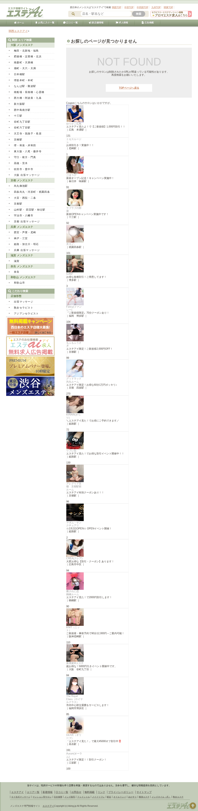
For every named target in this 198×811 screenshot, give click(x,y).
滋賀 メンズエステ (22, 255)
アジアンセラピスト (26, 313)
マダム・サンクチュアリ (73, 524)
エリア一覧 (33, 792)
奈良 (17, 271)
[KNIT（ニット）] (97, 617)
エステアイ (17, 792)
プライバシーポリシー (120, 792)
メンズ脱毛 (69, 797)
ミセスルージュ (73, 141)
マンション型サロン (42, 797)
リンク (101, 792)
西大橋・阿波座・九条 (28, 97)
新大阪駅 (19, 103)
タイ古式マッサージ (20, 797)
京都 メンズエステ (22, 180)
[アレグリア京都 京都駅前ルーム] (97, 473)
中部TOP (129, 7)
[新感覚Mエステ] (97, 653)
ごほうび (71, 175)
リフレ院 (71, 450)
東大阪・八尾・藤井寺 (28, 151)
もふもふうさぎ (73, 344)
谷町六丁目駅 (22, 127)
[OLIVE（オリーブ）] (97, 725)
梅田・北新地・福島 (26, 50)
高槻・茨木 (21, 163)
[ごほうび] (97, 165)
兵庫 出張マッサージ (27, 250)
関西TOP (116, 7)
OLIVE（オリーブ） (73, 737)
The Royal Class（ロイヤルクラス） (74, 699)
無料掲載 (89, 792)
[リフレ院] (97, 440)
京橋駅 (18, 139)
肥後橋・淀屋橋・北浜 (28, 56)
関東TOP (168, 7)
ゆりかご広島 (73, 123)
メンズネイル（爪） (161, 797)
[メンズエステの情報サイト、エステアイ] (24, 17)
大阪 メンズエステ (22, 44)
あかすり (132, 797)
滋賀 (17, 261)
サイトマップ (144, 792)
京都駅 (18, 203)
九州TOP (156, 7)
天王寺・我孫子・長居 (28, 133)
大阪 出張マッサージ (27, 175)
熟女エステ (178, 797)
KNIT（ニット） (73, 629)
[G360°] (97, 263)
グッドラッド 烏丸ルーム (75, 380)
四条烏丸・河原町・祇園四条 (32, 191)
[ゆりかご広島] (97, 113)
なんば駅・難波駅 (25, 86)
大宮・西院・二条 (25, 197)
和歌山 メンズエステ (23, 277)
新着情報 (48, 792)
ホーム (20, 22)
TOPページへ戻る (129, 87)
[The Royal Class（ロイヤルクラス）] (97, 686)
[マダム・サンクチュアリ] (97, 512)
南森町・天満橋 (23, 62)
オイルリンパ (119, 797)
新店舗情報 (97, 22)
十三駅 (18, 115)
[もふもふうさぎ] (97, 332)
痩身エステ (144, 797)
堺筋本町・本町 (23, 80)
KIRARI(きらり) (73, 416)
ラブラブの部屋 (73, 209)
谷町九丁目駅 (22, 121)
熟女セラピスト (23, 307)
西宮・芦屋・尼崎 (25, 232)
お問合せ (76, 792)
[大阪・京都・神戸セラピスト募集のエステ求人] (171, 16)
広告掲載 (149, 22)
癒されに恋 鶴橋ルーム (73, 593)
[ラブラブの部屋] (97, 197)
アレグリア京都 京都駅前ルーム (73, 486)
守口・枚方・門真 (25, 157)
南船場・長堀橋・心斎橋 (29, 92)
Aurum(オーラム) (74, 755)
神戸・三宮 (21, 238)
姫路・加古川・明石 (26, 244)
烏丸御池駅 (21, 185)
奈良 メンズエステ (22, 266)
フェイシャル (83, 797)
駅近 (109, 797)
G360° (69, 273)
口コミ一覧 (72, 22)
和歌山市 (19, 282)
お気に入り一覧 (46, 22)
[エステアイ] (178, 808)
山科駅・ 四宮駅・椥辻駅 (29, 209)
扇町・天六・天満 (25, 68)
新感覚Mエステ (75, 663)
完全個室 (58, 797)
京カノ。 (71, 244)
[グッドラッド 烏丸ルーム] (97, 368)
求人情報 (123, 22)
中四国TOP (142, 7)
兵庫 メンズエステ (22, 226)
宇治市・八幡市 (23, 215)
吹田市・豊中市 (23, 169)
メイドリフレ (98, 797)
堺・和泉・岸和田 (25, 145)
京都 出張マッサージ (27, 221)
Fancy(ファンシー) (74, 308)
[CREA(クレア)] (97, 548)
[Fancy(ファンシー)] (97, 296)
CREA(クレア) (74, 558)
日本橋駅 (19, 74)
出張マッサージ (23, 301)
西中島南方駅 (22, 109)
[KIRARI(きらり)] (97, 404)
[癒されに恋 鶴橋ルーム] (97, 581)
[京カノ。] (97, 234)
